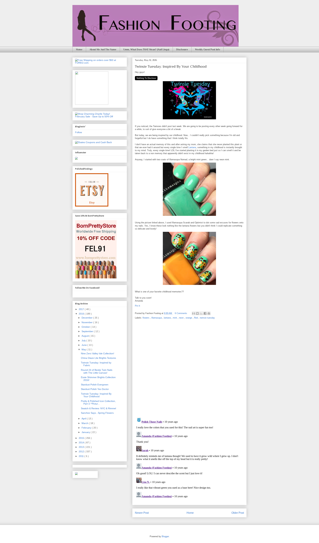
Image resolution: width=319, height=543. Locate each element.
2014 (82, 442)
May (84, 349)
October (86, 327)
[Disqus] (189, 368)
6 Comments (181, 313)
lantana (167, 318)
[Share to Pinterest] (209, 313)
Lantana (192, 147)
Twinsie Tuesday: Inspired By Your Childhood (96, 395)
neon (181, 318)
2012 (82, 451)
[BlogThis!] (197, 313)
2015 (82, 438)
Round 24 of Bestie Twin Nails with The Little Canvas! (96, 371)
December (87, 317)
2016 (82, 313)
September (88, 331)
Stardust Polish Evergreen (94, 384)
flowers (146, 318)
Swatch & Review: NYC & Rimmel (98, 408)
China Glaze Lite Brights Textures (98, 358)
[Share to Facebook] (205, 313)
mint (175, 318)
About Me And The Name (103, 49)
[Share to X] (201, 313)
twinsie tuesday (207, 318)
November (87, 322)
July (84, 340)
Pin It (138, 306)
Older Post (237, 512)
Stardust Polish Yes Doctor (95, 389)
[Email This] (193, 313)
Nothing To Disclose (146, 78)
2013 (82, 447)
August (86, 335)
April (84, 418)
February (87, 427)
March (85, 423)
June (84, 345)
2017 (82, 309)
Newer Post (142, 512)
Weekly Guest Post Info (207, 49)
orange (189, 318)
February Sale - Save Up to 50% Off (94, 116)
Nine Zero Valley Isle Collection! (97, 353)
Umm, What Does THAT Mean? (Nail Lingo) (146, 49)
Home (79, 49)
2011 (81, 456)
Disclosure (182, 49)
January (86, 432)
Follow (78, 132)
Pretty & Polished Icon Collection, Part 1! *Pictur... (98, 402)
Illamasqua (156, 318)
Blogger (165, 536)
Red (196, 318)
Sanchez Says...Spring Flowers (97, 413)
